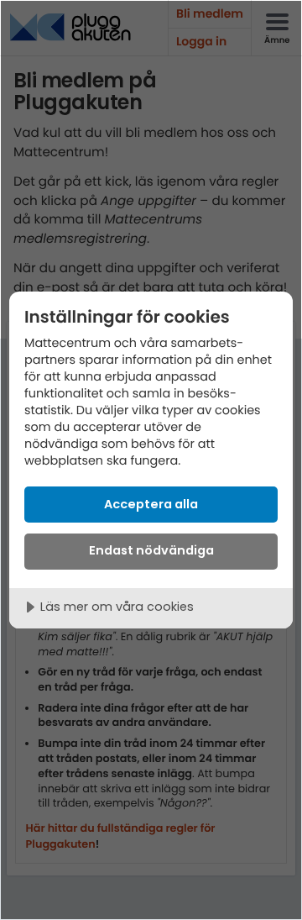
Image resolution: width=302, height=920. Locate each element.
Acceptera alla (151, 504)
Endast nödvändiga (151, 550)
